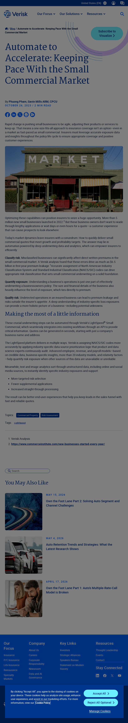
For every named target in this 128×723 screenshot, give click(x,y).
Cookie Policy (42, 702)
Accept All (99, 693)
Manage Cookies (100, 711)
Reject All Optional (99, 702)
